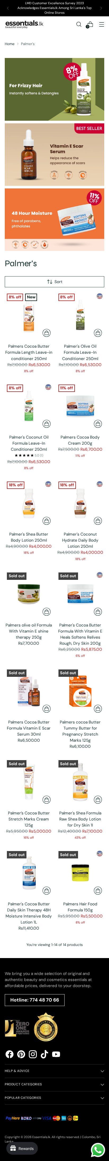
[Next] (101, 8)
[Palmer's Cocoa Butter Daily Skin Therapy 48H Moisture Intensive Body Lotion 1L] (29, 873)
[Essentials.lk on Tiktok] (44, 1055)
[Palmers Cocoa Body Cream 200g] (80, 406)
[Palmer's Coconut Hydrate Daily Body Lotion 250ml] (80, 503)
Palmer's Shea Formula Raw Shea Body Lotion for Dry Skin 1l (80, 819)
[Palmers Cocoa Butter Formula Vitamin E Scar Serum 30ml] (29, 691)
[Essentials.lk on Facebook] (9, 1055)
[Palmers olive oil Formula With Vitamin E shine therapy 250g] (29, 594)
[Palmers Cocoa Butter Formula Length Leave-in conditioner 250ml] (29, 315)
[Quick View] (46, 333)
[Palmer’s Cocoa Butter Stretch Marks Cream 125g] (29, 782)
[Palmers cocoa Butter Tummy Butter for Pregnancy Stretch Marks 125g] (80, 691)
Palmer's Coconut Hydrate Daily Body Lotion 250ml (80, 540)
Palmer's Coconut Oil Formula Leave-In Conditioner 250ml (28, 443)
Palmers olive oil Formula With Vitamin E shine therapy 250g (29, 631)
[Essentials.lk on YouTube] (56, 1055)
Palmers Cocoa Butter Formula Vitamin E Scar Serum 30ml (29, 728)
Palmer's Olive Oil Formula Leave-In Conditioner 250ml (80, 352)
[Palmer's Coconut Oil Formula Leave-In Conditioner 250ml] (29, 406)
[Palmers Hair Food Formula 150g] (80, 873)
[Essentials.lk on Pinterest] (21, 1055)
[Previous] (8, 8)
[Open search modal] (78, 24)
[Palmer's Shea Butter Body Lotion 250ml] (29, 503)
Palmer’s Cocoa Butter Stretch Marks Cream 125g (29, 819)
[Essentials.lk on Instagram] (33, 1055)
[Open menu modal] (101, 24)
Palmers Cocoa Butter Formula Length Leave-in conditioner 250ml (28, 352)
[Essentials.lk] (24, 24)
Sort (58, 281)
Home (10, 43)
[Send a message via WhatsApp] (98, 1150)
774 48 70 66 (44, 1000)
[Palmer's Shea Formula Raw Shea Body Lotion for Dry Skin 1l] (80, 782)
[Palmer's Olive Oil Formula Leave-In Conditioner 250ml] (80, 315)
